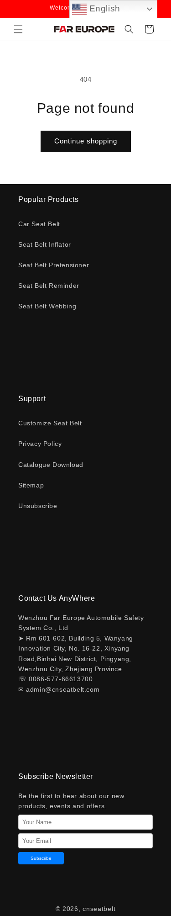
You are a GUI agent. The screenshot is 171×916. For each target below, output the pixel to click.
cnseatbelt (99, 908)
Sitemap (31, 485)
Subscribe (41, 858)
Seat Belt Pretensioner (53, 265)
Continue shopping (85, 141)
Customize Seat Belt (50, 423)
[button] (18, 29)
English (103, 8)
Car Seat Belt (39, 224)
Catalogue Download (50, 464)
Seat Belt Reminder (48, 285)
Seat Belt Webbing (47, 306)
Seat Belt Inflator (44, 244)
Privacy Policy (40, 443)
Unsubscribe (37, 505)
